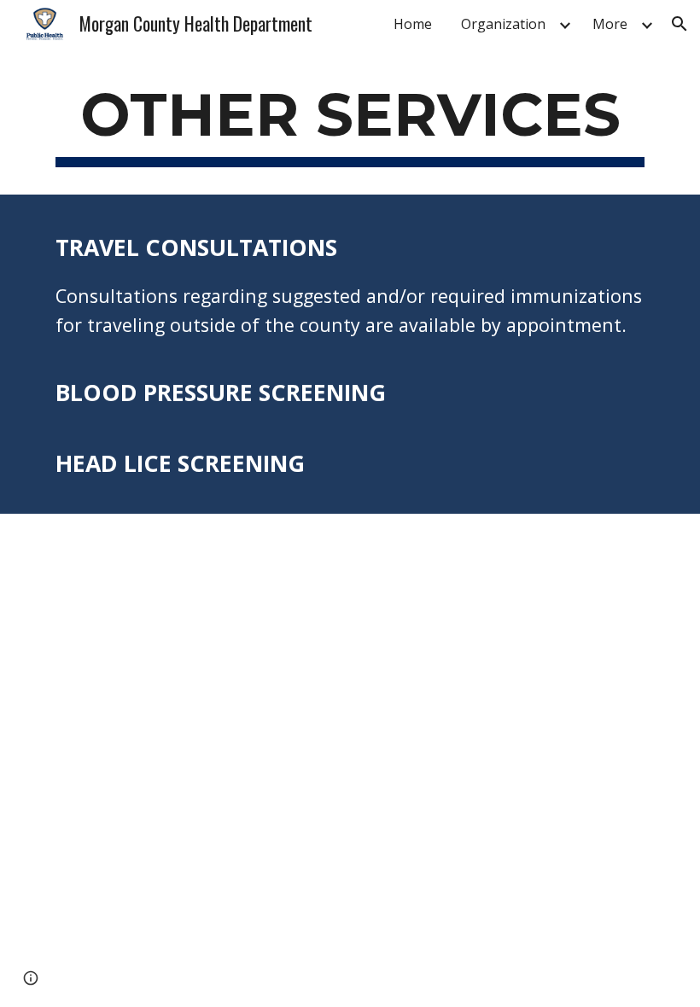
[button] (679, 23)
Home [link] (413, 24)
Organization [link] (503, 24)
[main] (350, 123)
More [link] (609, 24)
